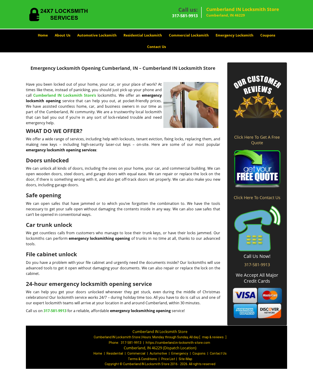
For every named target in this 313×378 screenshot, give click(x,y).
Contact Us (156, 46)
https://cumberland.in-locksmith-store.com (178, 342)
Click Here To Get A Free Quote (257, 139)
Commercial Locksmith (189, 35)
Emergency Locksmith (234, 35)
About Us (62, 35)
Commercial (136, 353)
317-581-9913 (185, 15)
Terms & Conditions (142, 359)
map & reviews (213, 337)
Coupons (267, 35)
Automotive (158, 353)
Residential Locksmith (143, 35)
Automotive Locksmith (97, 35)
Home (43, 35)
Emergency (179, 353)
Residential (115, 353)
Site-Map (185, 359)
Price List (168, 359)
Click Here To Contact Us (257, 197)
